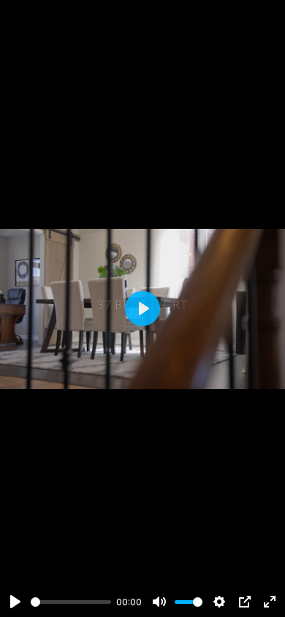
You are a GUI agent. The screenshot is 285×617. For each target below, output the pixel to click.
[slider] (71, 602)
